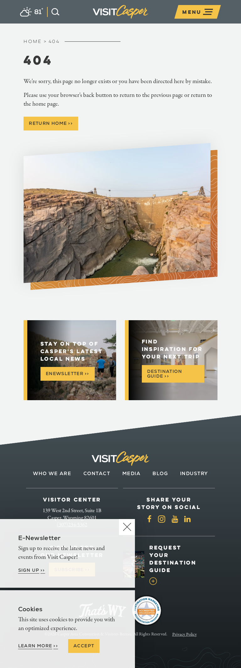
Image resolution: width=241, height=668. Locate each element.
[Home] (148, 20)
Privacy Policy (184, 634)
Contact (96, 473)
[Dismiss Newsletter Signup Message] (127, 527)
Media (131, 473)
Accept (83, 646)
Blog (160, 473)
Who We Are (52, 473)
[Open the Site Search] (53, 12)
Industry (194, 473)
